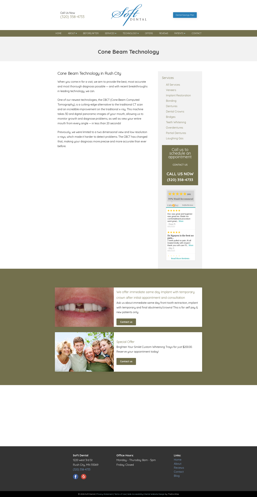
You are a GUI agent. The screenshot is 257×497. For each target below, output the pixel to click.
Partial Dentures (176, 133)
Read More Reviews (180, 258)
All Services (173, 84)
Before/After (91, 33)
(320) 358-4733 (72, 16)
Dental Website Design (154, 494)
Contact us (126, 321)
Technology (130, 33)
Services (109, 33)
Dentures (171, 106)
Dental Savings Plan (185, 15)
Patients (178, 33)
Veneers (171, 90)
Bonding (171, 100)
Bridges (170, 117)
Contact (196, 33)
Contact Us (180, 164)
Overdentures (174, 127)
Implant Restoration (178, 95)
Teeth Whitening (176, 122)
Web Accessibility (135, 494)
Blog (177, 475)
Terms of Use (120, 494)
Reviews (163, 33)
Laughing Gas (174, 138)
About (71, 33)
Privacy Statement (105, 494)
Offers (149, 33)
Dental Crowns (175, 111)
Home (59, 33)
